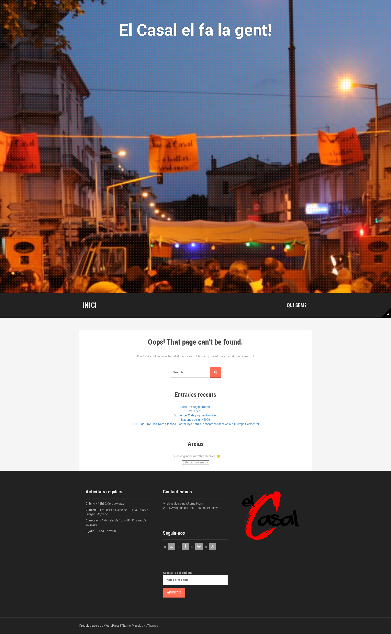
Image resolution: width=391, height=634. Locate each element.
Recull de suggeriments (195, 406)
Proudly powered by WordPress (99, 625)
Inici (89, 305)
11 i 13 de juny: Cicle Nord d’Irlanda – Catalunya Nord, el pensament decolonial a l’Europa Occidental (195, 424)
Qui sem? (296, 305)
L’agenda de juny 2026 (195, 419)
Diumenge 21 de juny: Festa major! (195, 415)
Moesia (136, 625)
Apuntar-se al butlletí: (177, 572)
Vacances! (195, 411)
